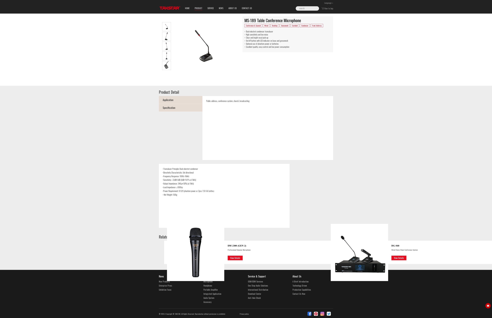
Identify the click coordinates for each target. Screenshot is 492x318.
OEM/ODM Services (255, 281)
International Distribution (258, 289)
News (161, 276)
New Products (164, 281)
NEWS (221, 8)
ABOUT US (232, 8)
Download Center (254, 294)
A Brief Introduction (301, 281)
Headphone (207, 285)
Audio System (208, 298)
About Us (297, 276)
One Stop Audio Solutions (258, 285)
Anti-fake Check (254, 298)
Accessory (207, 302)
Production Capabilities (302, 289)
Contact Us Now (299, 294)
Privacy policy (244, 314)
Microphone (208, 281)
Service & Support (257, 276)
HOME (187, 8)
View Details (235, 257)
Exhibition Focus (165, 289)
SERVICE (210, 8)
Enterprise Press (165, 285)
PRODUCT (198, 8)
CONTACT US (247, 8)
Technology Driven (300, 285)
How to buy (328, 8)
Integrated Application (212, 294)
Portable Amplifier (210, 289)
